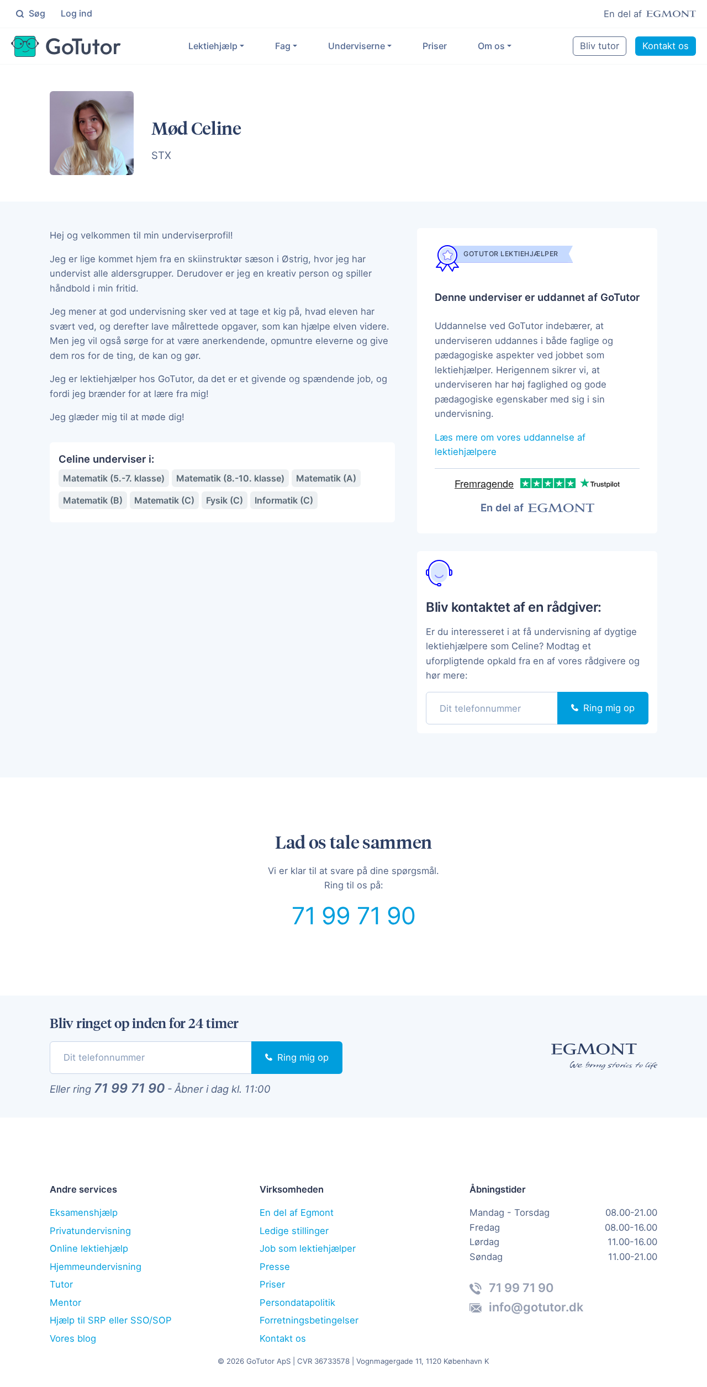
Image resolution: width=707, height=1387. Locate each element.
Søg (36, 13)
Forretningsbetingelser (309, 1320)
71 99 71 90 (354, 915)
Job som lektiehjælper (308, 1248)
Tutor (61, 1284)
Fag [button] (283, 45)
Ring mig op (608, 707)
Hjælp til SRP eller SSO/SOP (111, 1320)
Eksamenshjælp (84, 1212)
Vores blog (73, 1338)
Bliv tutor (599, 45)
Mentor (65, 1302)
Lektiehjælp (213, 45)
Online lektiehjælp (89, 1248)
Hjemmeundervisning (95, 1266)
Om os (491, 45)
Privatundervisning (90, 1230)
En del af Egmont (297, 1212)
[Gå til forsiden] (66, 46)
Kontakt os (665, 45)
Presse (275, 1266)
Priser (435, 45)
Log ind (76, 13)
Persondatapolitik (297, 1302)
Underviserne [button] (356, 45)
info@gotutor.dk (534, 1307)
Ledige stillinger (294, 1230)
